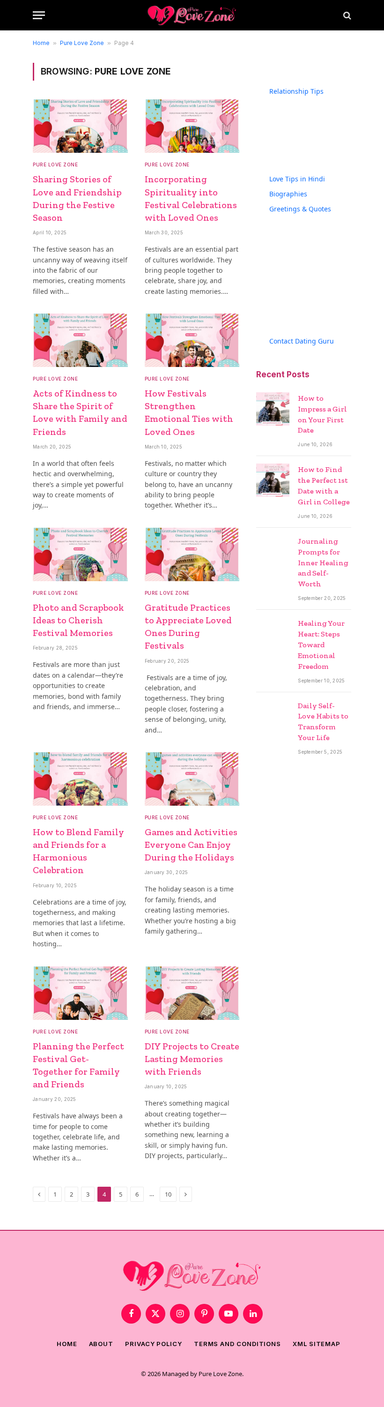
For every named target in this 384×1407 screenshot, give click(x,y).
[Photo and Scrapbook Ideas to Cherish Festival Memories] (80, 554)
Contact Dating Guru (301, 341)
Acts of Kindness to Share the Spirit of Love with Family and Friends (80, 412)
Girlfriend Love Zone (314, 131)
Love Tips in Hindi (297, 178)
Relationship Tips (296, 91)
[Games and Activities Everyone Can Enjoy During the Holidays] (192, 779)
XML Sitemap (316, 1343)
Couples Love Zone (311, 101)
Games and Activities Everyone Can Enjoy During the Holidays (191, 844)
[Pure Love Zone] (192, 15)
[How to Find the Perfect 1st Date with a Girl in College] (272, 480)
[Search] (346, 15)
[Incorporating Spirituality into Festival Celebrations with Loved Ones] (192, 126)
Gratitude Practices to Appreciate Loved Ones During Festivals (188, 626)
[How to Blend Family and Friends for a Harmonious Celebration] (80, 779)
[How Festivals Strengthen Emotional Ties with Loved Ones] (192, 340)
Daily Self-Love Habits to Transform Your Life (323, 721)
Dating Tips (300, 116)
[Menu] (39, 15)
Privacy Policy (153, 1343)
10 (168, 1194)
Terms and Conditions (237, 1343)
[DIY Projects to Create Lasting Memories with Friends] (192, 993)
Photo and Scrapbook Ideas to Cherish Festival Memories (78, 620)
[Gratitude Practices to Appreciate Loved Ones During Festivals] (192, 554)
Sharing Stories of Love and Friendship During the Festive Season (77, 198)
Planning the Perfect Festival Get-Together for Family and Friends (78, 1065)
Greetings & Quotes (300, 208)
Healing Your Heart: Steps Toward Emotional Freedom (321, 645)
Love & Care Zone (309, 146)
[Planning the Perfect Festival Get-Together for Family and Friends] (80, 993)
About (101, 1343)
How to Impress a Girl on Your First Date (322, 414)
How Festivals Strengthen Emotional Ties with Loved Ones (189, 412)
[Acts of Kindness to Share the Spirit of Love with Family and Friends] (80, 340)
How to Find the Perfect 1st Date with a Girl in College (324, 485)
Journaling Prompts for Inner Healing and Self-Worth (323, 563)
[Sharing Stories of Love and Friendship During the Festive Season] (80, 126)
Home (41, 42)
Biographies (288, 193)
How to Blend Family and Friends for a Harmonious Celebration (78, 851)
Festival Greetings (310, 233)
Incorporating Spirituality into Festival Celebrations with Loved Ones (191, 198)
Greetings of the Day (314, 218)
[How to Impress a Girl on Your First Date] (272, 409)
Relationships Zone (312, 161)
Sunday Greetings (310, 298)
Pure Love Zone (82, 42)
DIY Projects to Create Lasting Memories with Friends (192, 1058)
